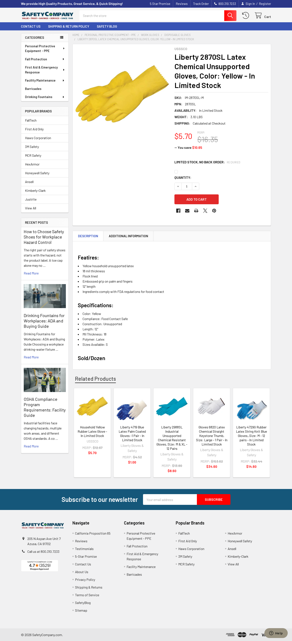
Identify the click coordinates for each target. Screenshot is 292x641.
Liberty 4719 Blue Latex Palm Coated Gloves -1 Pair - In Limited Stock (132, 433)
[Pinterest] (214, 211)
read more (31, 273)
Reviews (182, 4)
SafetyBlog (83, 603)
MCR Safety (33, 155)
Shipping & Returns (88, 587)
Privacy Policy (85, 579)
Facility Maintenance (40, 80)
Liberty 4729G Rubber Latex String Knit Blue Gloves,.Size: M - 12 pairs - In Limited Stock (251, 435)
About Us (81, 572)
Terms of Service (87, 595)
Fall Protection (36, 59)
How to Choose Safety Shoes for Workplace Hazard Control (44, 237)
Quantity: (182, 177)
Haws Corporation (38, 138)
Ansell (29, 182)
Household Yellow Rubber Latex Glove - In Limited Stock (92, 431)
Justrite (31, 199)
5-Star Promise (86, 556)
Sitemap (81, 610)
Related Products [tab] (95, 378)
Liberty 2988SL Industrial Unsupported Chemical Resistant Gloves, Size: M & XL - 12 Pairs (171, 437)
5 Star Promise (160, 4)
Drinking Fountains (38, 97)
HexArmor (32, 164)
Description (88, 236)
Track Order (201, 4)
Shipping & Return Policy (68, 26)
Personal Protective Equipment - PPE (40, 48)
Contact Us (30, 26)
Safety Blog (107, 26)
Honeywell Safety (37, 173)
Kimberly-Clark (35, 190)
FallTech (31, 120)
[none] (122, 94)
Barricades (33, 89)
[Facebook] (178, 211)
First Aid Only (34, 129)
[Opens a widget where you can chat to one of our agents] (276, 633)
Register (265, 4)
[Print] (196, 211)
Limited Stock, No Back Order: (207, 162)
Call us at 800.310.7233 (43, 551)
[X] (205, 211)
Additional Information (128, 236)
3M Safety (32, 147)
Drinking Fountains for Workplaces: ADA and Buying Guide (44, 321)
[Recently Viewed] (247, 15)
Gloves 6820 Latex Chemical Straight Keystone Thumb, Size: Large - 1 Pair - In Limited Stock (211, 435)
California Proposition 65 (93, 533)
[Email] (187, 211)
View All (30, 208)
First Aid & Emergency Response (41, 69)
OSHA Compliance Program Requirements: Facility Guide (45, 407)
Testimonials (84, 549)
